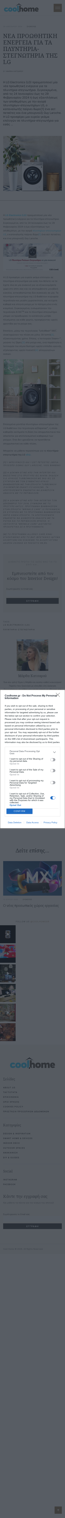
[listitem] (32, 752)
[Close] (59, 696)
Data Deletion (14, 822)
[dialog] (32, 759)
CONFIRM (19, 811)
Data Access (32, 822)
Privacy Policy (50, 822)
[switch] (52, 759)
